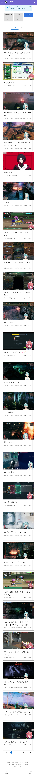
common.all (8, 14)
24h (19, 14)
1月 (9, 19)
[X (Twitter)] (35, 2)
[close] (30, 7)
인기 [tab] (22, 27)
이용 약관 (14, 764)
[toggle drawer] (2, 2)
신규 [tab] (14, 27)
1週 (29, 14)
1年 (19, 19)
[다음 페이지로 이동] (28, 752)
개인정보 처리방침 (23, 764)
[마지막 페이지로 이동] (30, 752)
